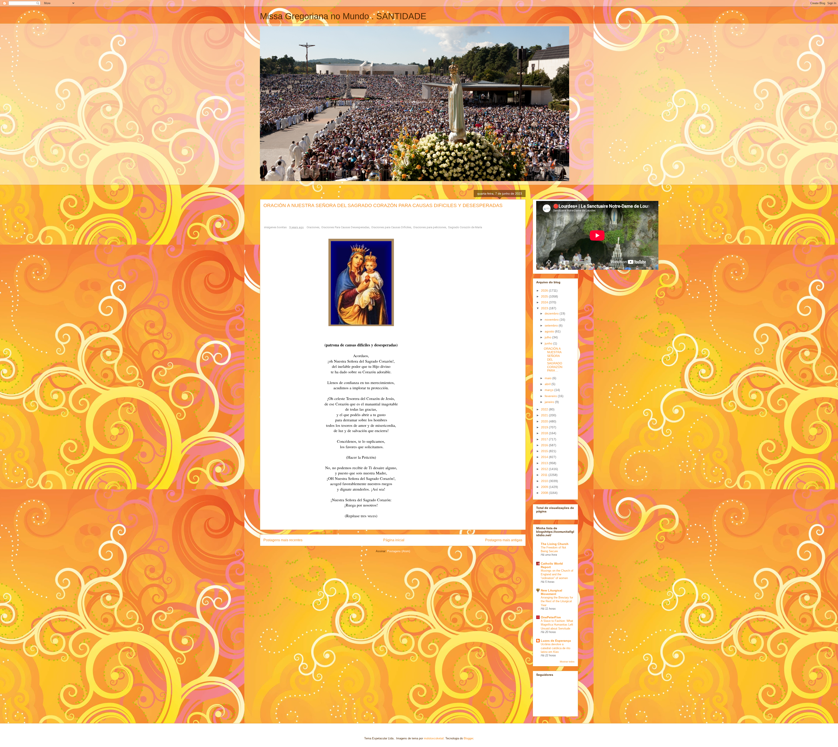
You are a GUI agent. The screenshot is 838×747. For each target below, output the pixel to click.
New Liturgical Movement (551, 592)
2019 (545, 427)
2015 (545, 451)
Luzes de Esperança (556, 640)
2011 (544, 475)
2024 (545, 302)
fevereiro (551, 396)
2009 (545, 487)
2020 (545, 421)
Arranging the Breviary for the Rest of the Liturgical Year (557, 601)
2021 (545, 415)
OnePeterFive (551, 617)
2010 (545, 481)
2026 (545, 290)
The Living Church (554, 544)
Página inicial (393, 540)
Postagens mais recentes (282, 540)
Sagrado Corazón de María (465, 227)
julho (548, 337)
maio (548, 378)
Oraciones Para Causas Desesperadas (345, 227)
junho (549, 343)
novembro (552, 319)
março (549, 390)
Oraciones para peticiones (429, 227)
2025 (545, 296)
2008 (545, 493)
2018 (545, 433)
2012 (545, 469)
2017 (545, 439)
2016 (545, 445)
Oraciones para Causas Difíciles (391, 227)
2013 (545, 463)
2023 (545, 308)
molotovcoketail (434, 738)
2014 (545, 457)
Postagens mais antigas (503, 540)
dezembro (552, 313)
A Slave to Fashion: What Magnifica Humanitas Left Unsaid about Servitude (557, 624)
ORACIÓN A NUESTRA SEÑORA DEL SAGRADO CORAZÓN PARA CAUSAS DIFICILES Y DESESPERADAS (383, 205)
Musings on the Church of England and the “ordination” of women (557, 574)
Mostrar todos (567, 661)
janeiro (550, 402)
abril (548, 384)
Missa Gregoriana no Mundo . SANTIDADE (343, 16)
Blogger (468, 738)
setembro (552, 325)
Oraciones (313, 227)
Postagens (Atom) (398, 551)
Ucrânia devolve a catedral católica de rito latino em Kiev (555, 648)
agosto (550, 331)
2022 (545, 409)
